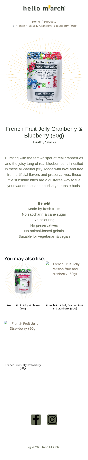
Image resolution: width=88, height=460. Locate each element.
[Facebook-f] (36, 420)
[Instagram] (52, 420)
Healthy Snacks (44, 142)
